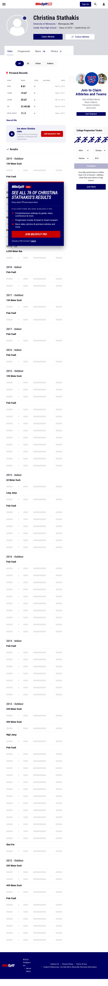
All (19, 63)
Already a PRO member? (24, 241)
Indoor (38, 63)
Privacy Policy (67, 964)
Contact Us (54, 964)
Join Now (91, 186)
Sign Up (85, 4)
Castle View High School (44, 28)
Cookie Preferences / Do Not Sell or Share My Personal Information (70, 967)
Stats (10, 51)
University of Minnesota (44, 24)
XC (28, 63)
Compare (91, 166)
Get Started (91, 114)
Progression (24, 51)
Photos (56, 51)
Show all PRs (11, 120)
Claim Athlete (48, 36)
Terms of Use (81, 964)
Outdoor (50, 63)
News (40, 51)
